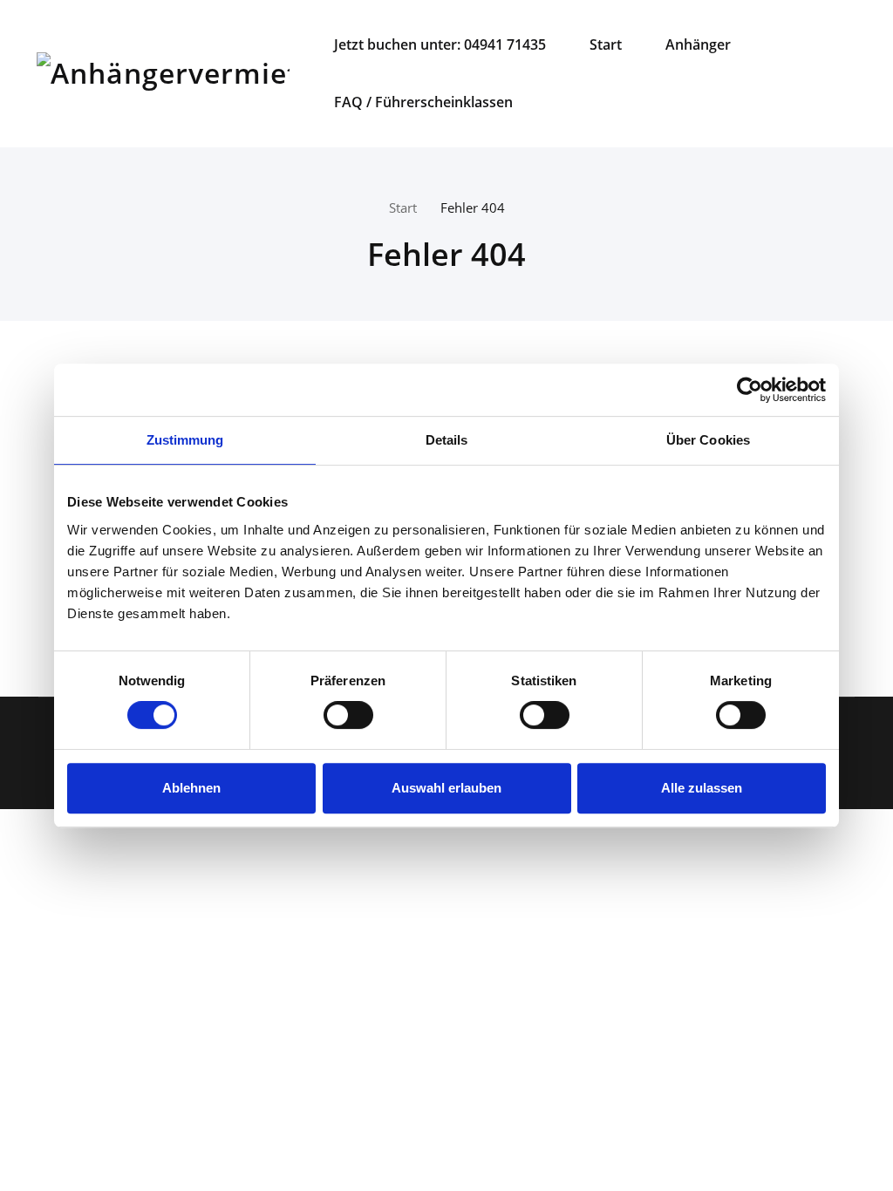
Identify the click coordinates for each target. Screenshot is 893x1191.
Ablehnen (191, 787)
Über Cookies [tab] (708, 439)
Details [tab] (447, 439)
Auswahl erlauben (446, 787)
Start (606, 44)
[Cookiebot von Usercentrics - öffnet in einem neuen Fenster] (749, 390)
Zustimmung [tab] (185, 439)
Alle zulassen (701, 787)
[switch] (345, 715)
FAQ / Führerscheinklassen (423, 102)
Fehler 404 (472, 207)
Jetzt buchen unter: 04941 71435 (440, 44)
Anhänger (698, 44)
